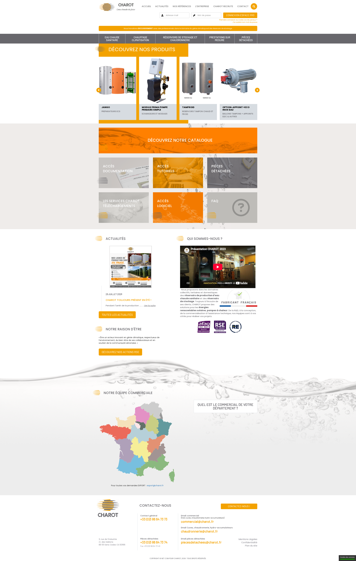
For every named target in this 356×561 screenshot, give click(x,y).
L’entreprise (202, 6)
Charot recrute (223, 6)
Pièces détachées (246, 39)
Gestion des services (347, 557)
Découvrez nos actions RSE (120, 352)
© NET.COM (164, 558)
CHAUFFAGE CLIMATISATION (140, 39)
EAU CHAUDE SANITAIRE (112, 39)
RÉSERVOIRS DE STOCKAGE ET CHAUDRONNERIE (180, 39)
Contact (243, 6)
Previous (98, 90)
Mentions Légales (247, 539)
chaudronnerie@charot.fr (199, 531)
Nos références (182, 6)
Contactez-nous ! (239, 506)
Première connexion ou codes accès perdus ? (238, 20)
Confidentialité (249, 542)
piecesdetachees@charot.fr (201, 542)
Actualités (161, 6)
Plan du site (251, 545)
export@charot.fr (155, 485)
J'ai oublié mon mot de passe (245, 22)
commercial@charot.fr (197, 521)
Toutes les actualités (117, 314)
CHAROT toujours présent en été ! (128, 300)
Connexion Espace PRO (240, 15)
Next (257, 90)
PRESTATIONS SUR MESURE (219, 39)
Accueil (146, 6)
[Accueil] (117, 7)
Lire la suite (150, 305)
